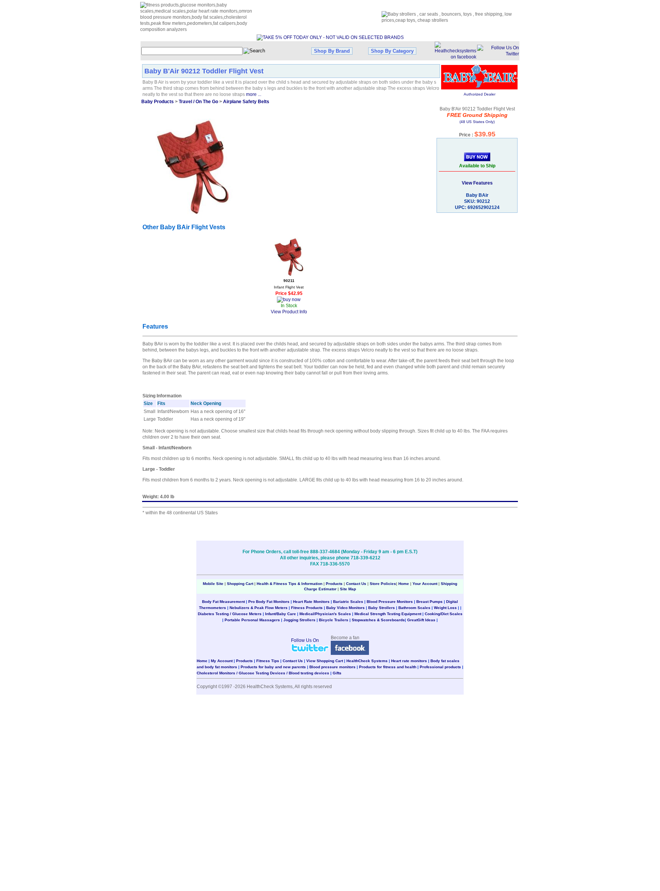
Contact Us (356, 584)
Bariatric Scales (348, 601)
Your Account (424, 584)
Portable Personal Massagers (252, 620)
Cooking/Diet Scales (444, 614)
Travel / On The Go (198, 101)
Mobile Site (213, 584)
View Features (477, 183)
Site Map (348, 589)
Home (404, 584)
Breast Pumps (429, 601)
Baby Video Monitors (345, 608)
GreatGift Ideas (421, 620)
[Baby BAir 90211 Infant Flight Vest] (289, 257)
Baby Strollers (381, 608)
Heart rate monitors (409, 661)
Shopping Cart (240, 584)
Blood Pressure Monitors (390, 601)
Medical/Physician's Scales (325, 614)
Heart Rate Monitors (311, 601)
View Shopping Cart (324, 661)
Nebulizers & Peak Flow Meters (259, 608)
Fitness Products (307, 608)
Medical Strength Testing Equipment (387, 614)
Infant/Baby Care (280, 614)
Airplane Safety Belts (246, 101)
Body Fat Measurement (223, 601)
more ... (253, 94)
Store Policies (383, 584)
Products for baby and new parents (273, 667)
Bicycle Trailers (333, 620)
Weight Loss (445, 608)
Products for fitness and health (387, 667)
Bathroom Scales (414, 608)
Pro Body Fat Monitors (269, 601)
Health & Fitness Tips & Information (289, 584)
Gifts (337, 673)
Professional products (440, 667)
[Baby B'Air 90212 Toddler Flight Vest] (192, 166)
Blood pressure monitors (332, 667)
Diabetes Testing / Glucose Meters (230, 614)
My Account (222, 661)
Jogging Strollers (299, 620)
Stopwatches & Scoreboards (378, 620)
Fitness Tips (267, 661)
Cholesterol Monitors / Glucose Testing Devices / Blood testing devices (263, 673)
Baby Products (157, 101)
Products (334, 584)
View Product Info (289, 311)
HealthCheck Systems (367, 661)
